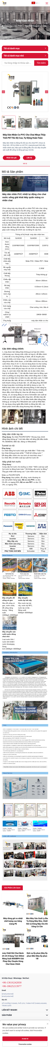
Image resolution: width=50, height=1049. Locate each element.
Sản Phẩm (18, 26)
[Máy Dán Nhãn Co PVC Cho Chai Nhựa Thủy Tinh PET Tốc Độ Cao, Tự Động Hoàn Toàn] (25, 91)
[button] (3, 91)
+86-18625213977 (11, 986)
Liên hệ (29, 158)
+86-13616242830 (11, 982)
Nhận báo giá (11, 158)
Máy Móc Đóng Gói (33, 26)
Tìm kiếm (41, 63)
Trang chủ (8, 26)
